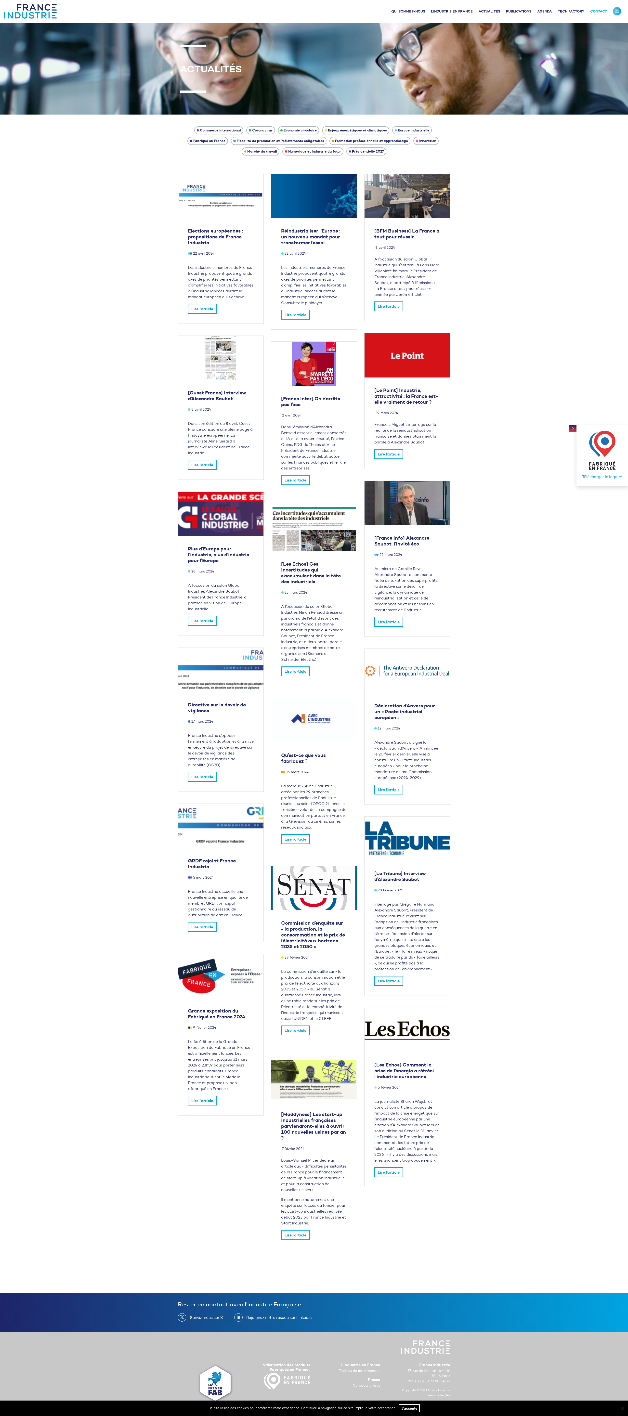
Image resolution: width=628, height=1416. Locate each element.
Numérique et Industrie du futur (314, 151)
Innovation (427, 141)
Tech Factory (571, 11)
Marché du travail (262, 151)
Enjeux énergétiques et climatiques (357, 130)
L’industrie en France (452, 11)
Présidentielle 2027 (368, 151)
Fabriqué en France (209, 141)
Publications (518, 11)
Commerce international (220, 130)
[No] (621, 1408)
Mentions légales (438, 1395)
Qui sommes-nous (408, 11)
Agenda (544, 11)
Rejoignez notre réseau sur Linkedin (279, 1317)
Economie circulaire (300, 130)
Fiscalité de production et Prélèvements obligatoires (280, 141)
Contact (598, 11)
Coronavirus (262, 130)
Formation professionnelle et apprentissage (371, 141)
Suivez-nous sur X (206, 1317)
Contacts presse (366, 1385)
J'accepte (409, 1408)
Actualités (489, 11)
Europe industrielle (413, 130)
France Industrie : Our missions (617, 11)
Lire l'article (202, 308)
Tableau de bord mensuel (359, 1371)
